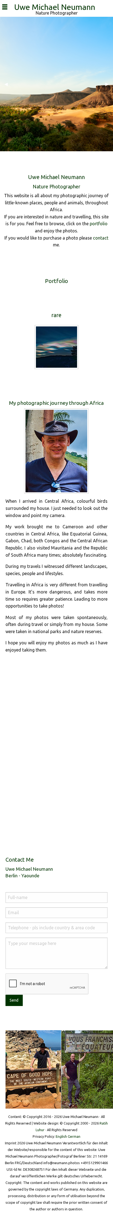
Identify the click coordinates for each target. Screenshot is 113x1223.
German (74, 1136)
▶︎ (109, 83)
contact (100, 237)
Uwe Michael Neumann (56, 6)
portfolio (99, 223)
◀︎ (8, 83)
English (61, 1136)
